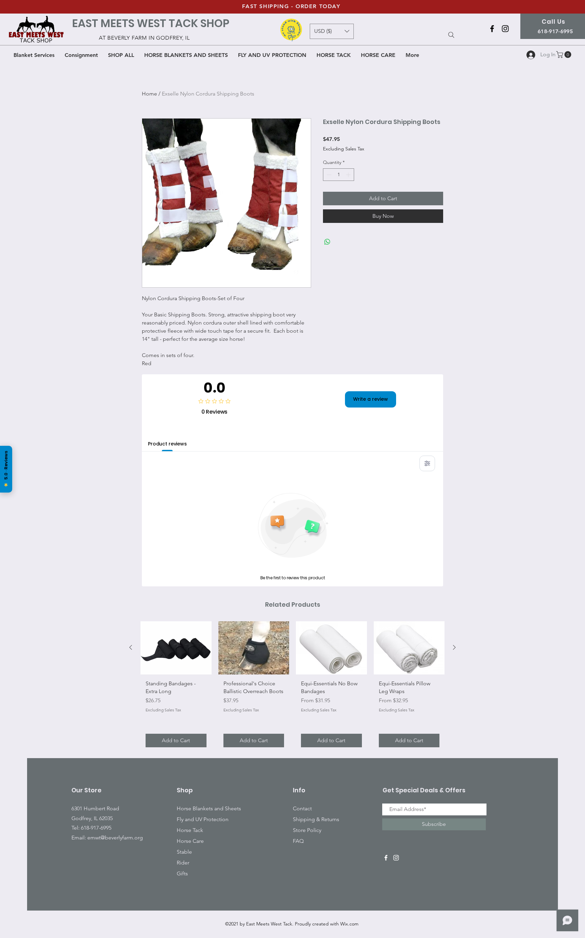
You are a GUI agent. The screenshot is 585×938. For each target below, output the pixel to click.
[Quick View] (176, 647)
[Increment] (349, 175)
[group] (292, 687)
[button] (564, 54)
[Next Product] (454, 647)
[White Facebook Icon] (386, 857)
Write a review (370, 399)
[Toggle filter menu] (427, 463)
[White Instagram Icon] (396, 857)
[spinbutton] (338, 175)
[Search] (451, 35)
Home (149, 93)
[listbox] (332, 31)
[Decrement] (328, 175)
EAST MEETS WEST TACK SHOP (150, 23)
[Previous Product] (131, 647)
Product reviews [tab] (167, 443)
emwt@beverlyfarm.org (115, 837)
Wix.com (349, 924)
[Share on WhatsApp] (327, 242)
